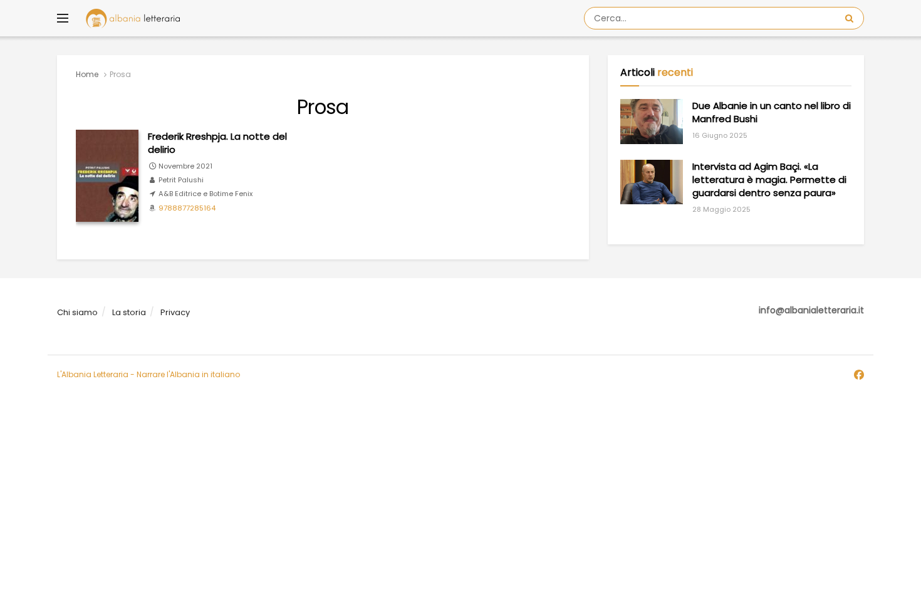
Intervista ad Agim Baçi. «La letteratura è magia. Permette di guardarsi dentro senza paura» (769, 179)
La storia (129, 312)
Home (87, 74)
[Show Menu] (62, 18)
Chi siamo (77, 312)
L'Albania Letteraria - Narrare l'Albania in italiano (148, 374)
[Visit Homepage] (133, 18)
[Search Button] (851, 18)
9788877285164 (187, 208)
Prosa (120, 74)
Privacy (175, 312)
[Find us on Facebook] (859, 375)
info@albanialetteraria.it (811, 310)
